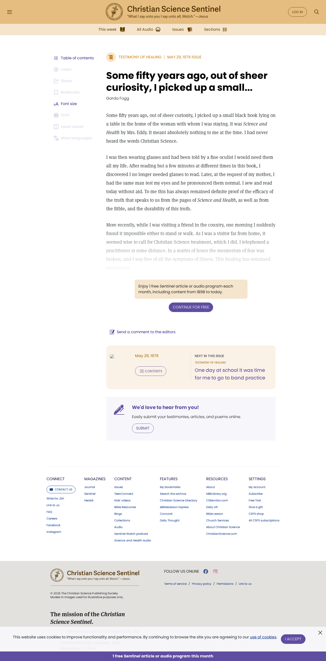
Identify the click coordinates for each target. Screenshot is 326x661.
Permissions (225, 584)
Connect (56, 479)
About (210, 487)
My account (257, 487)
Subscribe (256, 493)
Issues (118, 487)
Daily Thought (169, 520)
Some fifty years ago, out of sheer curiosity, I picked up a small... (187, 81)
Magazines (94, 479)
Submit (143, 428)
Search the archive (173, 493)
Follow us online (181, 571)
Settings (257, 479)
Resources (217, 479)
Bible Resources (125, 507)
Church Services (217, 520)
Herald (88, 500)
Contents (153, 371)
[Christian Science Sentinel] (163, 12)
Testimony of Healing (140, 57)
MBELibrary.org (216, 493)
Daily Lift (212, 507)
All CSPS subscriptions (264, 520)
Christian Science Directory (178, 500)
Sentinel (89, 493)
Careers (52, 518)
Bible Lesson (214, 513)
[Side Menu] (9, 12)
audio (132, 540)
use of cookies (263, 637)
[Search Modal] (316, 12)
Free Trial (255, 500)
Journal (89, 487)
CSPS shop (256, 513)
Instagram (54, 531)
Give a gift (256, 507)
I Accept (293, 639)
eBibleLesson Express (174, 507)
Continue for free (191, 307)
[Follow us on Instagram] (215, 571)
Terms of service (175, 584)
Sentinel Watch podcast (131, 533)
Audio (118, 527)
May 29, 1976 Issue (184, 57)
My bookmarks (170, 487)
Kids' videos (122, 500)
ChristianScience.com (221, 533)
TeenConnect (123, 493)
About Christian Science (223, 527)
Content (123, 479)
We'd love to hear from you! (165, 407)
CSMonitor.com (217, 500)
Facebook (53, 525)
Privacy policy (201, 584)
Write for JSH (55, 498)
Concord (166, 513)
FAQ (49, 511)
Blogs (118, 513)
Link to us (53, 505)
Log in (297, 12)
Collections (122, 520)
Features (169, 479)
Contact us (63, 489)
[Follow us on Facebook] (206, 571)
